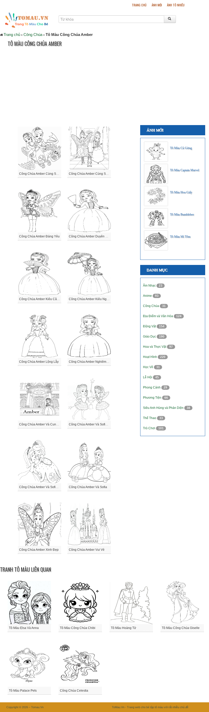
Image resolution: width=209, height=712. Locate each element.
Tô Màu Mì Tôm (180, 236)
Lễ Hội (148, 377)
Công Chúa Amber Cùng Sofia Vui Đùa (46, 174)
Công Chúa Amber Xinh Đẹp (39, 550)
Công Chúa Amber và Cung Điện (42, 424)
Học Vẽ (148, 367)
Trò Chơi (149, 428)
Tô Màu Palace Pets (23, 690)
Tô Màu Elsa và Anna (24, 628)
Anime (148, 296)
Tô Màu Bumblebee (182, 214)
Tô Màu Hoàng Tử (123, 628)
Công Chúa (32, 34)
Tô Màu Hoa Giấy (181, 192)
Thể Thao (150, 418)
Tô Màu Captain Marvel (184, 170)
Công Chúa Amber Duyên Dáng (91, 236)
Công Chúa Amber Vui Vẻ (86, 550)
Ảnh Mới (157, 5)
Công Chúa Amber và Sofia (88, 487)
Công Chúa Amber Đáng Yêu (39, 236)
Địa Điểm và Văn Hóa (158, 316)
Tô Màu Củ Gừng (181, 148)
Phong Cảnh (152, 387)
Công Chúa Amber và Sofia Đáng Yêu (95, 424)
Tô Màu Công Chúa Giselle (181, 628)
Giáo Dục (150, 336)
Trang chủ (139, 5)
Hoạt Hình (150, 357)
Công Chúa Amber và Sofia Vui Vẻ (43, 487)
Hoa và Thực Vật (155, 346)
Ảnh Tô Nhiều (176, 5)
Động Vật (150, 326)
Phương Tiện (152, 397)
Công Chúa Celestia (74, 690)
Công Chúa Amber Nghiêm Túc (90, 362)
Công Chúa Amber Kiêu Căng (39, 299)
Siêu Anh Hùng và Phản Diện (163, 408)
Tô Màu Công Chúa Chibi (77, 628)
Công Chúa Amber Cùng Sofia (90, 174)
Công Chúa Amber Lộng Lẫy (39, 362)
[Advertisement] (93, 87)
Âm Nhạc (149, 285)
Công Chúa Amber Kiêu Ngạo (89, 299)
